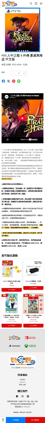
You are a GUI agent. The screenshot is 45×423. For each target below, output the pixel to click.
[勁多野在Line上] (27, 397)
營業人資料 (22, 385)
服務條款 (16, 412)
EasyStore (30, 368)
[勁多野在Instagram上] (22, 397)
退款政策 (29, 412)
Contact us (23, 382)
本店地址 (22, 379)
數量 (3, 72)
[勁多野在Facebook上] (17, 397)
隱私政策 (22, 412)
